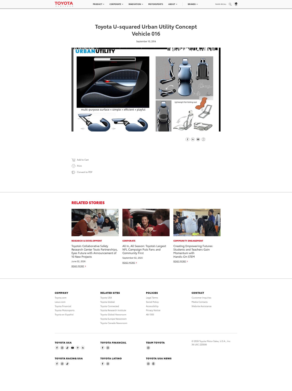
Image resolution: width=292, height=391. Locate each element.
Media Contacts (200, 301)
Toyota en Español (64, 314)
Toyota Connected (109, 306)
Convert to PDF (84, 172)
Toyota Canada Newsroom (113, 322)
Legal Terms (152, 297)
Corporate (115, 4)
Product (97, 4)
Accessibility (152, 306)
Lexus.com (60, 301)
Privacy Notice (153, 310)
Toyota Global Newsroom (113, 314)
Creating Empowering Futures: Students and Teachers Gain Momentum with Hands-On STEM (193, 251)
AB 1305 (150, 314)
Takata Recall (220, 4)
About (171, 4)
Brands (192, 4)
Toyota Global (107, 301)
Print (79, 165)
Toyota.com (60, 297)
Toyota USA (106, 297)
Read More (77, 266)
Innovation (135, 4)
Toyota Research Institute (113, 310)
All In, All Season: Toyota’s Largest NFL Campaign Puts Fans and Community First (144, 249)
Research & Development (86, 240)
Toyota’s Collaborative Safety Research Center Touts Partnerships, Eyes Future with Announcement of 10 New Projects (94, 251)
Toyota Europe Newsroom (113, 318)
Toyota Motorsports (65, 310)
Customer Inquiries (201, 297)
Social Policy (152, 301)
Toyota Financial (63, 306)
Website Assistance (201, 306)
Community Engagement (188, 240)
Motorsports (155, 4)
